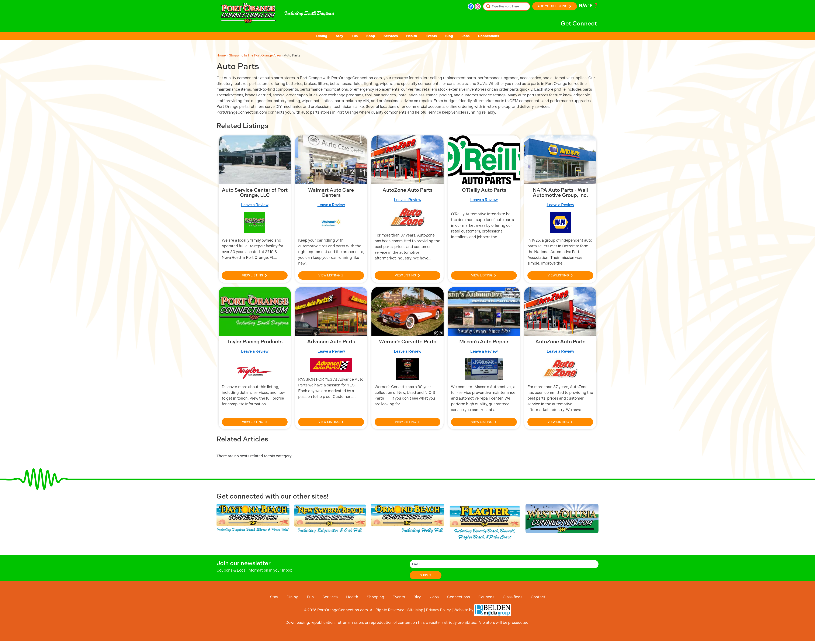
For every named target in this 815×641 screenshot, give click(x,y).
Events (431, 36)
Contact (538, 597)
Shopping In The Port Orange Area (255, 55)
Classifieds (512, 597)
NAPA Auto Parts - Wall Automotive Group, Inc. (560, 192)
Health (411, 36)
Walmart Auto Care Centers (331, 192)
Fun (355, 36)
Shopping (375, 597)
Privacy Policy (438, 610)
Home (221, 55)
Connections (488, 36)
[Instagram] (478, 6)
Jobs (465, 36)
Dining (321, 36)
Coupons (486, 597)
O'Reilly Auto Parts (484, 190)
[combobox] (506, 6)
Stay (339, 36)
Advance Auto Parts (331, 342)
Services (391, 36)
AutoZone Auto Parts (407, 190)
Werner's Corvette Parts (407, 342)
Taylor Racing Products (254, 342)
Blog (449, 36)
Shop (370, 36)
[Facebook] (471, 6)
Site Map (415, 610)
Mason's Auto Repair (484, 342)
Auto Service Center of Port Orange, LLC (255, 192)
